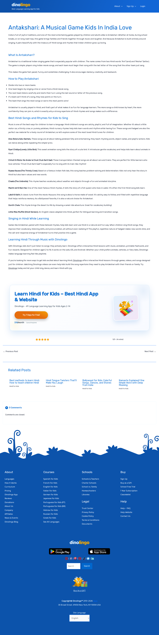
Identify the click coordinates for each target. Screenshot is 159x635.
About (117, 6)
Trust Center (87, 508)
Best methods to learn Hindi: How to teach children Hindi (24, 381)
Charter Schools (89, 483)
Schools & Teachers (90, 479)
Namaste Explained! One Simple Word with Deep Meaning (131, 382)
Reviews (8, 498)
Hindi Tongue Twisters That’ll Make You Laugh (61, 381)
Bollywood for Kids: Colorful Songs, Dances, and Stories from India (97, 382)
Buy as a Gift (126, 483)
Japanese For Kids (51, 498)
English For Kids (50, 486)
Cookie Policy (88, 516)
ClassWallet (125, 494)
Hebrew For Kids (50, 510)
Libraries (86, 494)
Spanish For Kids (50, 479)
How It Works (11, 483)
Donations (9, 502)
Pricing (8, 490)
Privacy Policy (88, 512)
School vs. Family (89, 486)
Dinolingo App (11, 494)
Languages (9, 479)
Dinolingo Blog (11, 522)
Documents (87, 524)
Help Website (126, 512)
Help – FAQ (125, 508)
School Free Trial (127, 486)
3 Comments (14, 407)
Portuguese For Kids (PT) (54, 502)
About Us (9, 506)
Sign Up (130, 6)
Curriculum (10, 486)
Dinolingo (77, 260)
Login (142, 6)
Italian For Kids (49, 490)
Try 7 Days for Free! (31, 315)
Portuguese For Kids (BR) (54, 506)
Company (9, 510)
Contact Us (125, 516)
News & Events (11, 518)
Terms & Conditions (90, 520)
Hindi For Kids (14, 386)
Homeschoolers (89, 490)
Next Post (150, 351)
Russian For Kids (50, 514)
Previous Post (10, 351)
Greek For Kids (49, 518)
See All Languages (51, 522)
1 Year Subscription (128, 490)
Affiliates (9, 514)
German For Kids (50, 494)
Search (87, 566)
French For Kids (50, 483)
